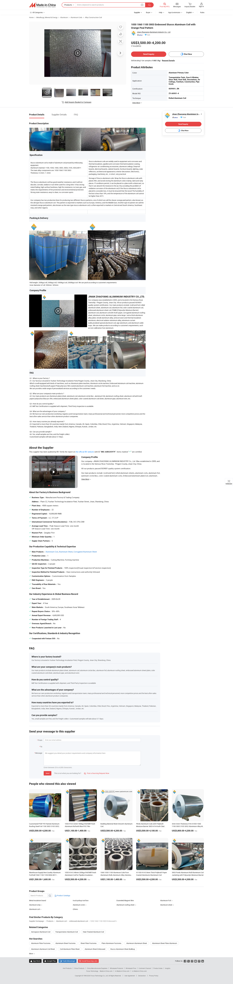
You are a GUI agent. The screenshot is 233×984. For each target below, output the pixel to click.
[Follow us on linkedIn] (202, 961)
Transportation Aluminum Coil (66, 932)
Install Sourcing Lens (89, 961)
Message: (38, 753)
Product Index (157, 968)
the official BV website (85, 452)
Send (47, 773)
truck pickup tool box (80, 900)
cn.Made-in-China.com (139, 971)
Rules (202, 12)
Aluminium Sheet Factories (65, 943)
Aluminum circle (79, 905)
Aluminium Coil (52, 551)
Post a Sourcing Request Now (96, 773)
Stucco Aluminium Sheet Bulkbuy (122, 949)
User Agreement (130, 976)
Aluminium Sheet (66, 551)
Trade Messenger (67, 961)
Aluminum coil (34, 909)
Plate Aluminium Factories (111, 943)
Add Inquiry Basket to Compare (78, 102)
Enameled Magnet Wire (125, 900)
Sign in (201, 6)
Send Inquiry (148, 54)
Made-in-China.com (106, 971)
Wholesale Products (116, 968)
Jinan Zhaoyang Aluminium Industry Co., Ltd (153, 32)
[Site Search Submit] (149, 4)
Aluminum (64, 17)
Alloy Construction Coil (93, 17)
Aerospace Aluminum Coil (40, 932)
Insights (167, 968)
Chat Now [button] (188, 54)
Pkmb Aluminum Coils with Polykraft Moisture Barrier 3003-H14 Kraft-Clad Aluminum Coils (150, 826)
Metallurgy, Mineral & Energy (47, 17)
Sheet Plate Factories (88, 943)
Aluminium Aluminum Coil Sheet (43, 949)
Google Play (50, 961)
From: (40, 740)
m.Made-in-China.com (122, 971)
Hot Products (67, 968)
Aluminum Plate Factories (40, 943)
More (31, 953)
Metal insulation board (37, 900)
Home (31, 17)
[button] (142, 5)
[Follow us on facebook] (185, 961)
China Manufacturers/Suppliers (97, 968)
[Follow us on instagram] (192, 961)
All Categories (37, 12)
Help (160, 12)
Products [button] (68, 5)
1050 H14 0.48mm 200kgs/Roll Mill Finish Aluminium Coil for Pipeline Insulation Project (80, 875)
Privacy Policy (153, 976)
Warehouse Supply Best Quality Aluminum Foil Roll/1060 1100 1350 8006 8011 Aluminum (45, 875)
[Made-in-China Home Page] (42, 5)
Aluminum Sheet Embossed (95, 949)
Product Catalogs (63, 895)
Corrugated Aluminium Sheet (85, 551)
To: (41, 746)
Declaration (142, 976)
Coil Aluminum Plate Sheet (70, 949)
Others (75, 909)
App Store (35, 961)
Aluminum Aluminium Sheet (136, 943)
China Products (79, 968)
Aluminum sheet (166, 905)
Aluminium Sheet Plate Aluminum (164, 943)
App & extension (174, 12)
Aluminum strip (35, 905)
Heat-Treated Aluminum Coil (93, 932)
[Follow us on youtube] (195, 961)
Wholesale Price (131, 968)
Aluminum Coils (76, 17)
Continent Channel (145, 968)
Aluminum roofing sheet (125, 905)
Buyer (148, 12)
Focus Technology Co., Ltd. (99, 976)
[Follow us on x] (188, 961)
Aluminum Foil (165, 900)
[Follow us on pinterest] (199, 961)
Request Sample (168, 60)
